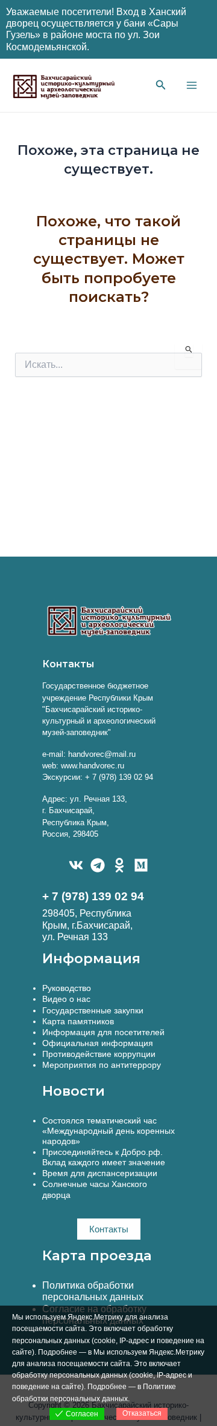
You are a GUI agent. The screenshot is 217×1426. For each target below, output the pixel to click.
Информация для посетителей (103, 1032)
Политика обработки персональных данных (92, 1291)
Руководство (66, 988)
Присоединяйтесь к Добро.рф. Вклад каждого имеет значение (103, 1157)
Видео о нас (66, 999)
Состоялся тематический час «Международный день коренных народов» (108, 1131)
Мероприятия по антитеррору (101, 1065)
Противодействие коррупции (99, 1054)
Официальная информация (97, 1043)
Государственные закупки (92, 1010)
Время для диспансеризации (99, 1173)
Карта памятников (78, 1021)
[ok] (119, 865)
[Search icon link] (161, 86)
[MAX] (141, 865)
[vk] (76, 865)
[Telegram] (97, 865)
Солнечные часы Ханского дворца (94, 1189)
